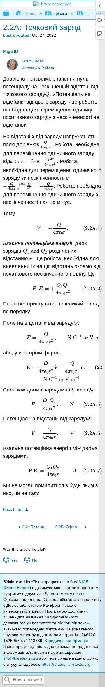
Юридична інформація (66, 640)
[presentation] (47, 94)
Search (7, 680)
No (34, 560)
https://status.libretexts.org (66, 664)
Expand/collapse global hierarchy (9, 13)
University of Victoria (38, 67)
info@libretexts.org (20, 658)
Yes (14, 560)
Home (29, 13)
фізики (60, 13)
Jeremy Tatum (33, 61)
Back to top (13, 509)
